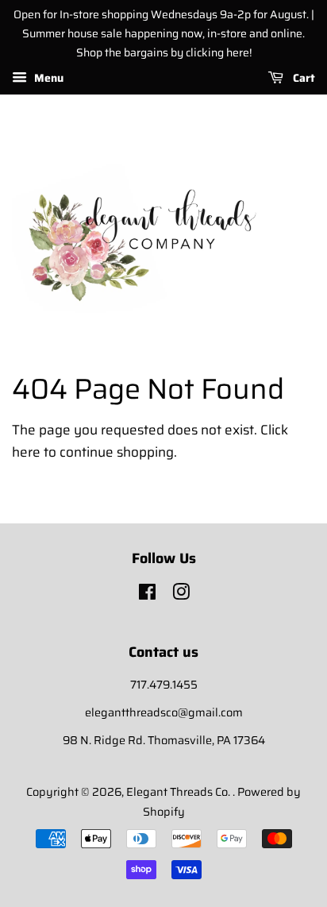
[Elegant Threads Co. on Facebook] (147, 595)
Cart (302, 78)
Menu (47, 78)
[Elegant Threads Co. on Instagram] (181, 595)
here (26, 452)
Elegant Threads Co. (179, 792)
